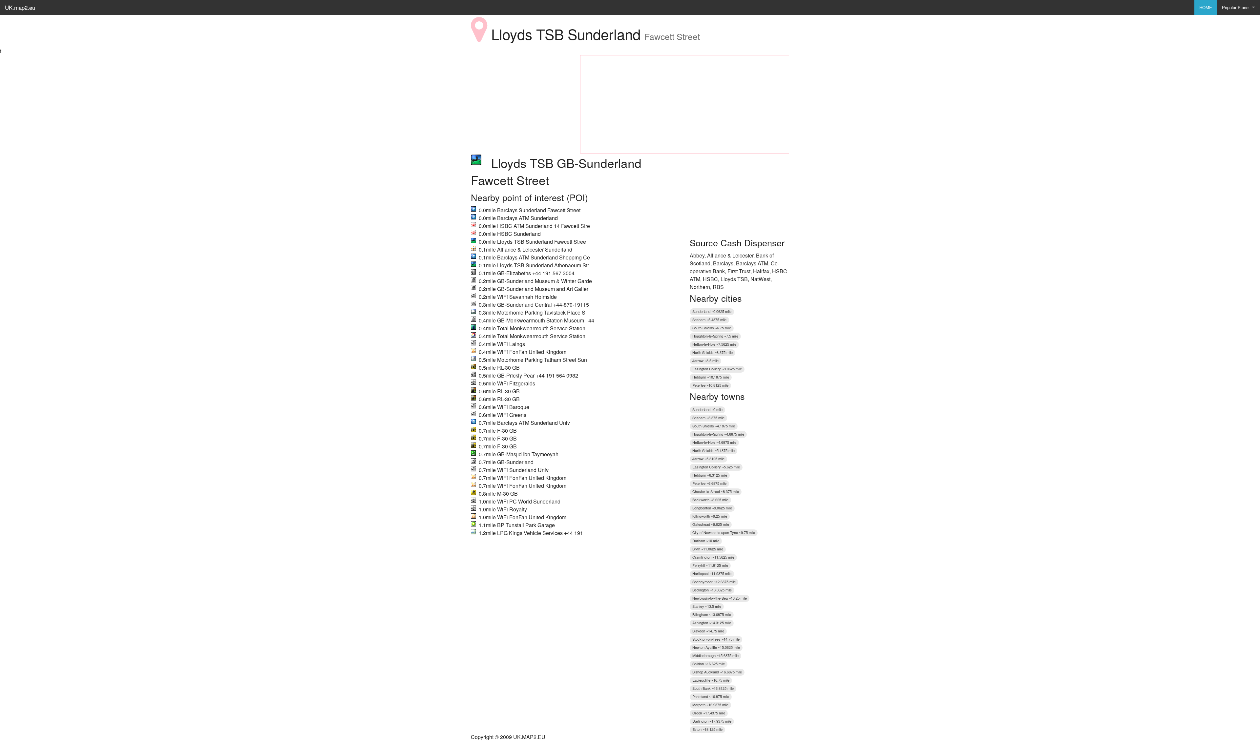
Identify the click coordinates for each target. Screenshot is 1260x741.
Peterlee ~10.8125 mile (710, 385)
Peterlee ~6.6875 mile (709, 483)
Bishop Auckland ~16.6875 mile (717, 671)
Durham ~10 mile (705, 540)
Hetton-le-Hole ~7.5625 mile (714, 344)
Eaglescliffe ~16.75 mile (710, 680)
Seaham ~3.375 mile (708, 417)
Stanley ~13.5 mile (706, 606)
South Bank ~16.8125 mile (713, 688)
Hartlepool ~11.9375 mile (711, 573)
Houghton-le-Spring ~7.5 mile (715, 336)
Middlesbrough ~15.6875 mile (715, 655)
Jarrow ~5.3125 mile (708, 458)
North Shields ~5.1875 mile (713, 450)
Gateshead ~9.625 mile (710, 524)
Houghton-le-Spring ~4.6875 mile (718, 434)
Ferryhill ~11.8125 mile (710, 565)
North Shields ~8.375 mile (712, 352)
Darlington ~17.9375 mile (711, 721)
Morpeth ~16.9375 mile (710, 704)
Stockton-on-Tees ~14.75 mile (716, 639)
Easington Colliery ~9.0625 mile (717, 368)
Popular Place (1235, 7)
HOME (1205, 7)
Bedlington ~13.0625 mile (712, 589)
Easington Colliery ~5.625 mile (716, 466)
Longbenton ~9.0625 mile (712, 507)
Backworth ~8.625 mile (710, 499)
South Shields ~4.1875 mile (713, 425)
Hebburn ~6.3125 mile (709, 475)
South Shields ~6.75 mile (711, 327)
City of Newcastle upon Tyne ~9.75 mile (723, 532)
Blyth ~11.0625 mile (707, 548)
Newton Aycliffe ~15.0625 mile (716, 647)
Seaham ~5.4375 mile (709, 319)
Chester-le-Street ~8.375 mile (715, 491)
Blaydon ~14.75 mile (708, 630)
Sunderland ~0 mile (707, 409)
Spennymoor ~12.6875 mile (714, 581)
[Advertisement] (520, 96)
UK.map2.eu (20, 7)
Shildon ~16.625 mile (708, 663)
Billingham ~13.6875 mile (711, 614)
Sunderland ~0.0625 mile (711, 311)
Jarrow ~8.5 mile (705, 360)
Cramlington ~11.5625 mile (713, 557)
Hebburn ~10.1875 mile (710, 377)
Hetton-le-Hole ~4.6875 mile (714, 442)
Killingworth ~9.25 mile (709, 516)
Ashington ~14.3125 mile (711, 622)
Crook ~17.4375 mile (708, 712)
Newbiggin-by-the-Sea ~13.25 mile (719, 598)
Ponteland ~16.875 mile (710, 696)
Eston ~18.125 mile (707, 729)
